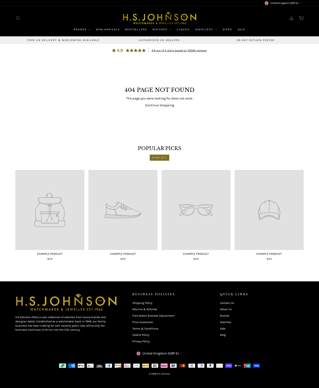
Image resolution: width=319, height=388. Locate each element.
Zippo (227, 29)
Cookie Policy (140, 335)
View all (159, 157)
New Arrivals (108, 29)
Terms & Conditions (145, 328)
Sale (241, 29)
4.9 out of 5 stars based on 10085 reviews (179, 50)
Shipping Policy (142, 303)
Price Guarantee (142, 322)
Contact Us (227, 303)
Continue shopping (159, 105)
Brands (81, 29)
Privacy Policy (141, 341)
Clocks (183, 29)
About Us (226, 309)
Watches (160, 29)
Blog (223, 335)
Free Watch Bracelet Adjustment (153, 315)
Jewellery (204, 29)
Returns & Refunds (144, 309)
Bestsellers (136, 29)
